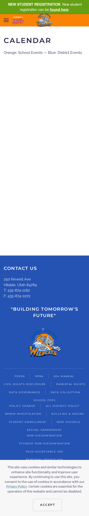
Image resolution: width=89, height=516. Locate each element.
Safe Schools (68, 422)
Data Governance (25, 392)
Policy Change (22, 406)
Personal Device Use (44, 459)
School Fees (45, 400)
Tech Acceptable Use (45, 451)
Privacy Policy (16, 486)
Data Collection (65, 392)
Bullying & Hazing (67, 413)
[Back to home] (44, 20)
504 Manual (64, 376)
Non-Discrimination (44, 435)
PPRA (39, 376)
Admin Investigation (23, 413)
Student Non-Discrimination (44, 443)
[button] (6, 20)
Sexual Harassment (44, 429)
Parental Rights (71, 384)
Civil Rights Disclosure (25, 384)
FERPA (20, 376)
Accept (47, 505)
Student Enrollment (27, 422)
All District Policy (63, 406)
